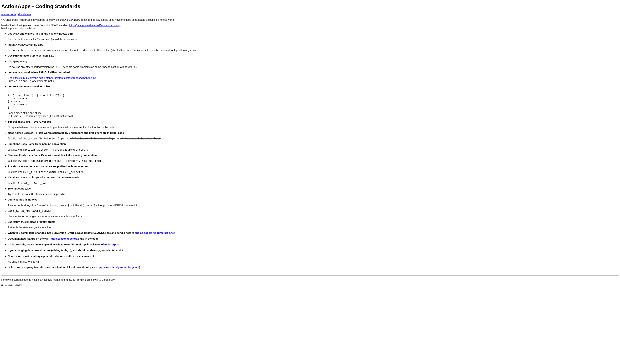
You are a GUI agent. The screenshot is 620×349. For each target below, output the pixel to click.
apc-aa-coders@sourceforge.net (155, 233)
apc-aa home (8, 14)
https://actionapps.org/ (64, 238)
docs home (24, 14)
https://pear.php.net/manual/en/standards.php (94, 25)
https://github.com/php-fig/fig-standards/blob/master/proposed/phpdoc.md (54, 78)
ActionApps (111, 244)
